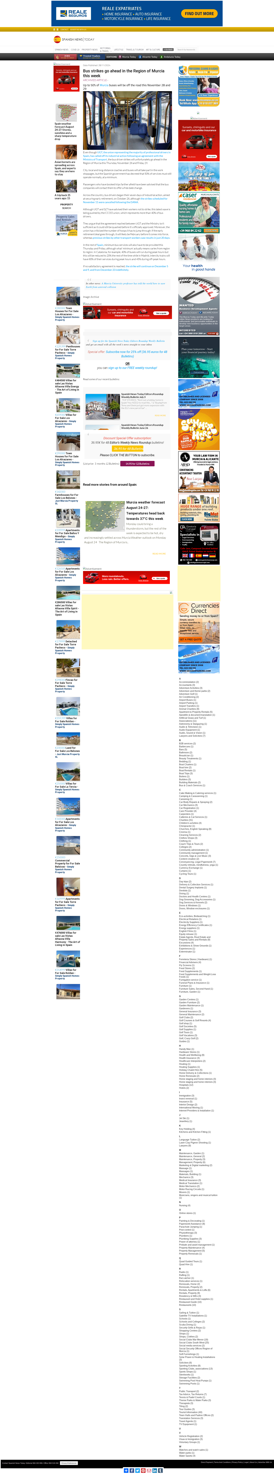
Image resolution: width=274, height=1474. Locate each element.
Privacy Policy (237, 1462)
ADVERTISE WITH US (78, 29)
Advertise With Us (265, 1462)
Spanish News (61, 49)
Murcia (104, 85)
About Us (253, 1462)
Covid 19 (75, 49)
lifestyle (118, 49)
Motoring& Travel (105, 49)
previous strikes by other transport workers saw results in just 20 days (131, 237)
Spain (100, 244)
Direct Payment (207, 1462)
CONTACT (64, 29)
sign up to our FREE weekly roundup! (132, 368)
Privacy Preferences (69, 1463)
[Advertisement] (127, 621)
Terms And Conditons (222, 1462)
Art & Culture (153, 49)
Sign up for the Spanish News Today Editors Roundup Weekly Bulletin (129, 341)
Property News (90, 49)
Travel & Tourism (135, 49)
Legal (246, 1462)
